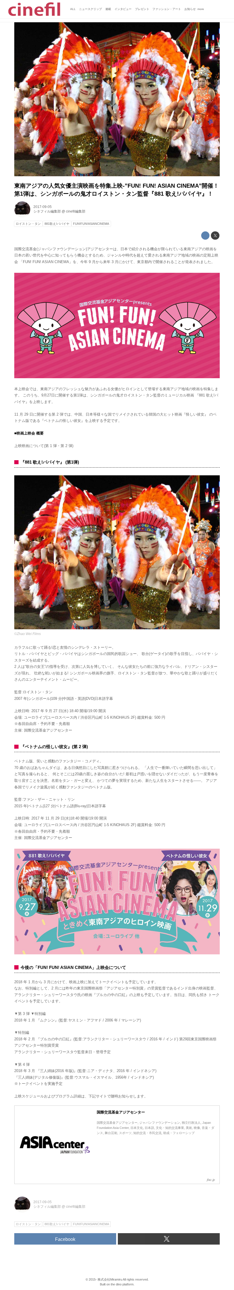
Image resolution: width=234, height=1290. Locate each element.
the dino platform (122, 1284)
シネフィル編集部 (47, 211)
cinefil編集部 (75, 211)
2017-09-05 (42, 207)
